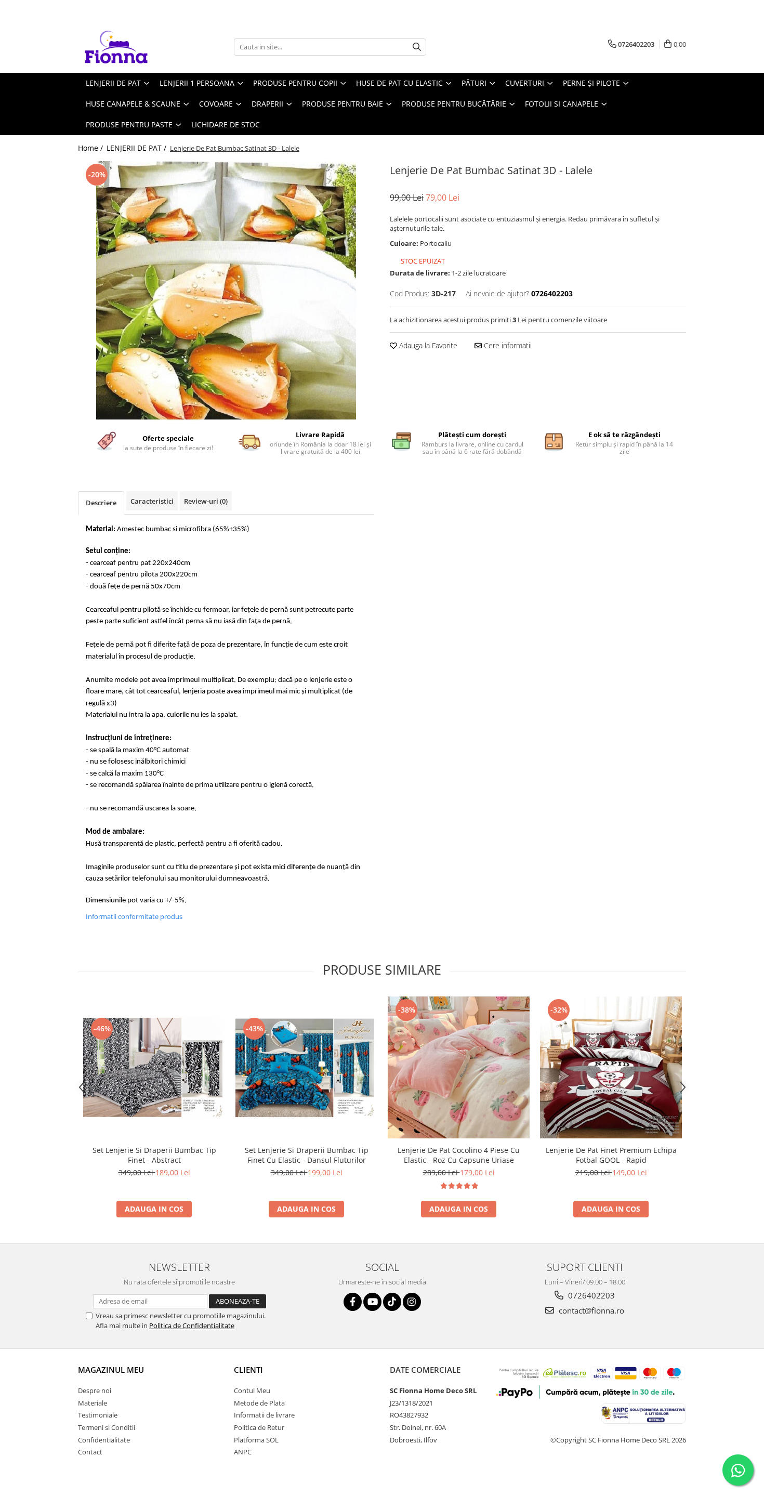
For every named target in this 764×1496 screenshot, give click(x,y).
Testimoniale (97, 1415)
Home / (91, 148)
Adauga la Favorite (427, 345)
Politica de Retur (259, 1427)
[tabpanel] (226, 291)
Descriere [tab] (101, 502)
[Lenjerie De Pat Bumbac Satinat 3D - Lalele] (226, 291)
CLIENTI (248, 1369)
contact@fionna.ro (590, 1310)
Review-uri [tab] (206, 501)
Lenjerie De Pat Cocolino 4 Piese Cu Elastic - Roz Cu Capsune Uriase (459, 1155)
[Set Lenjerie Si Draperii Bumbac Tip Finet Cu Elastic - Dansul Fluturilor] (306, 1067)
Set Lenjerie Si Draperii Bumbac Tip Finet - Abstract (154, 1155)
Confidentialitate (104, 1440)
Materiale (92, 1403)
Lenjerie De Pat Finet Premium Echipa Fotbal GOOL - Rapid (611, 1155)
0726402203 (590, 1295)
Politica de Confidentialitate (191, 1325)
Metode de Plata (259, 1403)
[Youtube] (372, 1302)
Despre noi (94, 1390)
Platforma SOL (256, 1440)
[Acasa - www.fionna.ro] (130, 47)
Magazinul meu (111, 1369)
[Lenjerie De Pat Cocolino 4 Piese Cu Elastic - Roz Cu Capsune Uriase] (459, 1067)
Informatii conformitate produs (134, 916)
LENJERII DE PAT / (137, 148)
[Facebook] (353, 1302)
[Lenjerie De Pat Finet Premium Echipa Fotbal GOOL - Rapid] (611, 1067)
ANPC (243, 1451)
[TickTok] (392, 1302)
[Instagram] (412, 1302)
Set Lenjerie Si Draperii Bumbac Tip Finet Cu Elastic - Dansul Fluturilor (306, 1155)
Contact (90, 1451)
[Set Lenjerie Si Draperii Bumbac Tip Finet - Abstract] (154, 1067)
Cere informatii (507, 345)
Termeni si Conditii (106, 1427)
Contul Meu (252, 1390)
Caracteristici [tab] (152, 501)
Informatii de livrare (264, 1415)
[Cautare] (416, 47)
